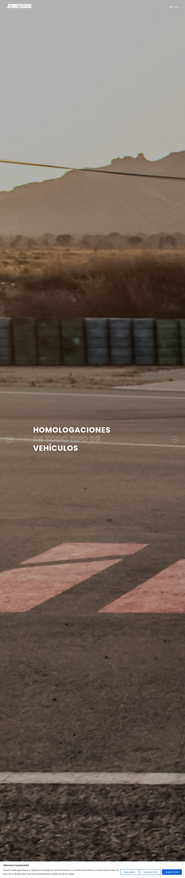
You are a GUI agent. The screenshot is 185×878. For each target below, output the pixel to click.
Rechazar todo (150, 872)
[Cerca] (182, 863)
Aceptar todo (172, 872)
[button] (176, 439)
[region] (92, 869)
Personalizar (129, 872)
